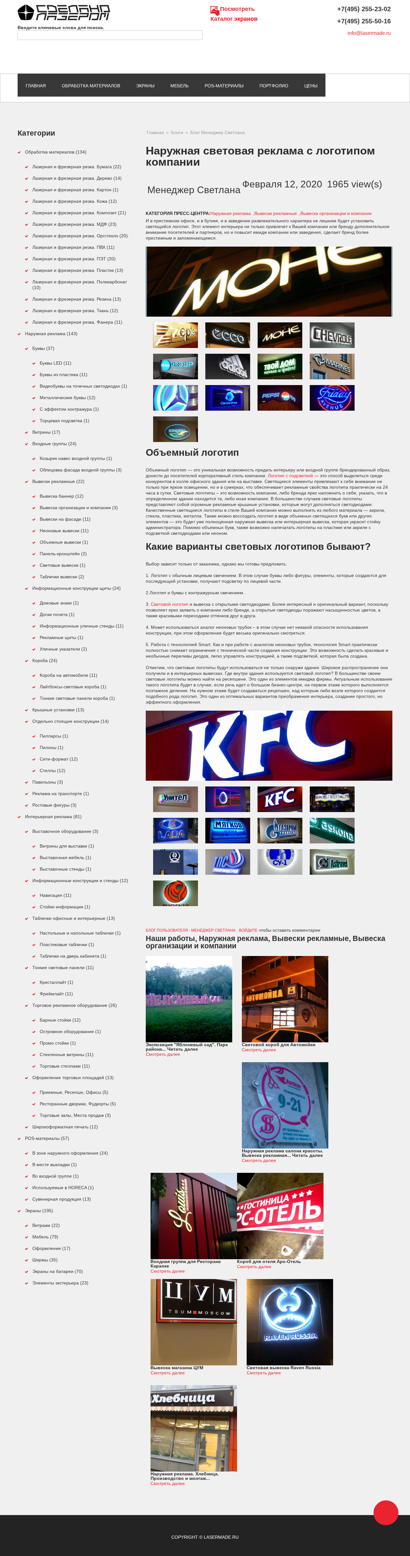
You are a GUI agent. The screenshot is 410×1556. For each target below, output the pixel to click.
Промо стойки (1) (58, 1043)
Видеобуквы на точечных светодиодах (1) (83, 386)
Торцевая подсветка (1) (64, 420)
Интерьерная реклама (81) (53, 816)
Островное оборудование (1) (70, 1031)
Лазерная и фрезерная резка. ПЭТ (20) (74, 258)
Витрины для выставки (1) (67, 846)
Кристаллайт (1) (56, 982)
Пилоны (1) (51, 747)
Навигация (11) (55, 895)
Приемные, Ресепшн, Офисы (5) (74, 1092)
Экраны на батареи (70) (57, 1271)
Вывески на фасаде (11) (65, 519)
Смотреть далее (163, 1054)
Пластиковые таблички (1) (67, 944)
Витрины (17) (46, 432)
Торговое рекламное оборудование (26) (74, 1005)
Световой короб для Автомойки (279, 1044)
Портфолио (273, 85)
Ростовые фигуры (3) (54, 805)
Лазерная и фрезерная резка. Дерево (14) (77, 178)
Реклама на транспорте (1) (60, 793)
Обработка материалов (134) (55, 151)
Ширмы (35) (45, 1259)
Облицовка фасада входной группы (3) (81, 469)
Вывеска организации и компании (336, 213)
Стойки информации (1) (65, 906)
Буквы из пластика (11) (63, 374)
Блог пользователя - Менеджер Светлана (190, 930)
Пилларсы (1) (54, 736)
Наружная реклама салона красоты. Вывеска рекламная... (282, 1153)
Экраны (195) (39, 1210)
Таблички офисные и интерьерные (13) (73, 918)
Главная (36, 85)
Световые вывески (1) (63, 565)
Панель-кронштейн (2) (63, 553)
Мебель (179, 85)
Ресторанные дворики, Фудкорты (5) (78, 1103)
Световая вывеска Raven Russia (284, 1367)
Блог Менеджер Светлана (217, 132)
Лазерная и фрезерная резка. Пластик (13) (77, 270)
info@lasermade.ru (369, 33)
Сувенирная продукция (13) (61, 1199)
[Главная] (64, 7)
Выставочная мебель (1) (65, 857)
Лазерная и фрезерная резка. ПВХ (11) (73, 247)
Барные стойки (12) (60, 1020)
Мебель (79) (45, 1236)
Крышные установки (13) (58, 709)
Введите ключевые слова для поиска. (61, 27)
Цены (310, 85)
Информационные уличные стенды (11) (82, 625)
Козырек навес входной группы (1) (76, 458)
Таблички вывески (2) (62, 576)
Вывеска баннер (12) (62, 496)
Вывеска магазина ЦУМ (177, 1367)
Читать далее (182, 1049)
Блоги (177, 132)
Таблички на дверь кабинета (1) (73, 956)
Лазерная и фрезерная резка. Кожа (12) (74, 201)
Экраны (145, 85)
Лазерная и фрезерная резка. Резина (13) (76, 299)
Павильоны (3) (47, 782)
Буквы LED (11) (55, 363)
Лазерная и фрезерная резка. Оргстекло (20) (80, 235)
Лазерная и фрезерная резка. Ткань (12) (75, 310)
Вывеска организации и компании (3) (79, 507)
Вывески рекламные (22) (58, 481)
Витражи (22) (46, 1225)
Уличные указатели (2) (63, 649)
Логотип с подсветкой (290, 475)
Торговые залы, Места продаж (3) (75, 1115)
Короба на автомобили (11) (68, 675)
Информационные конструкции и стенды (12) (80, 880)
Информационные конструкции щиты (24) (76, 588)
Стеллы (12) (52, 770)
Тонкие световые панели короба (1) (77, 698)
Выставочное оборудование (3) (65, 831)
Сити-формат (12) (59, 759)
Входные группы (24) (54, 443)
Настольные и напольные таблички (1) (80, 933)
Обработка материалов (91, 85)
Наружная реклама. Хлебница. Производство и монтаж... (185, 1476)
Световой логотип (169, 604)
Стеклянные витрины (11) (67, 1054)
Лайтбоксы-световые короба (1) (73, 686)
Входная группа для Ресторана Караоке (186, 1263)
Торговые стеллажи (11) (65, 1066)
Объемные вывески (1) (64, 542)
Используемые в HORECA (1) (63, 1187)
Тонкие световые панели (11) (63, 967)
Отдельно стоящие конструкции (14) (70, 721)
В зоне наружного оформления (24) (70, 1153)
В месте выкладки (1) (54, 1164)
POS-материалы (224, 85)
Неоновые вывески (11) (64, 530)
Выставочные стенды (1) (65, 869)
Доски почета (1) (57, 614)
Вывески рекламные (275, 213)
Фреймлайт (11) (56, 993)
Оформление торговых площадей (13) (73, 1077)
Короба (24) (44, 660)
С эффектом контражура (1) (69, 409)
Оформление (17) (51, 1248)
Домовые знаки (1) (59, 602)
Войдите (248, 930)
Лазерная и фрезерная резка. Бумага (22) (76, 166)
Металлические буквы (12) (67, 397)
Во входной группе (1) (55, 1176)
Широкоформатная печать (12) (65, 1126)
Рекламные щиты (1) (61, 637)
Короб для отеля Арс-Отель (269, 1261)
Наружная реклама (230, 213)
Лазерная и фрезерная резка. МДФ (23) (74, 224)
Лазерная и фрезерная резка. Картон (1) (75, 189)
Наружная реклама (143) (51, 333)
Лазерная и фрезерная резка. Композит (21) (79, 212)
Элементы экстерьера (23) (60, 1282)
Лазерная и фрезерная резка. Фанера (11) (77, 322)
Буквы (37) (43, 348)
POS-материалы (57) (47, 1138)
